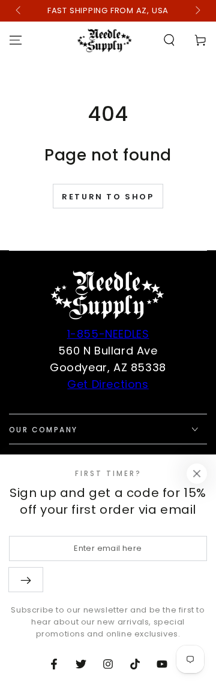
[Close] (197, 473)
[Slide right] (197, 11)
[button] (169, 40)
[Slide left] (19, 11)
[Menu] (15, 40)
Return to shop (108, 196)
